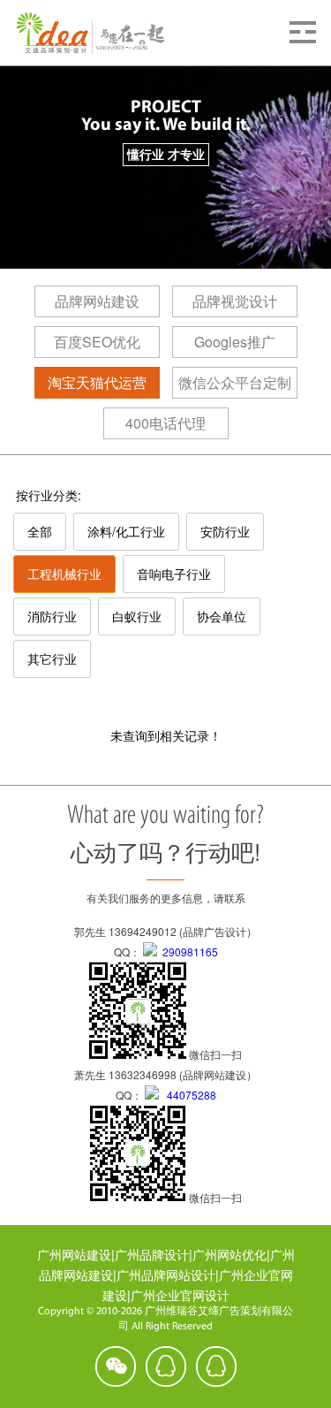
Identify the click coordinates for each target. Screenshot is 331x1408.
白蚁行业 (137, 616)
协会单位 (221, 616)
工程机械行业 (64, 573)
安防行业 (225, 531)
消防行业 (52, 616)
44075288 (187, 1094)
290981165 (187, 951)
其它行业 (52, 658)
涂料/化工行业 (126, 531)
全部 (39, 531)
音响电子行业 (174, 573)
